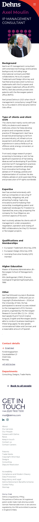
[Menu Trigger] (35, 4)
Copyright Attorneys (11, 457)
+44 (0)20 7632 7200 (13, 411)
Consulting (7, 462)
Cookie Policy (8, 485)
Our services (7, 429)
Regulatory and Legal (11, 479)
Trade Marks (7, 454)
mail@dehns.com (11, 415)
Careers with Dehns (10, 434)
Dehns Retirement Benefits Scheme (18, 482)
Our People (7, 432)
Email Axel (9, 348)
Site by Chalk (7, 494)
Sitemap (5, 487)
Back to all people (21, 386)
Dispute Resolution (10, 465)
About (5, 426)
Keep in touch (8, 439)
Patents (5, 452)
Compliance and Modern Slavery (16, 474)
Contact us (7, 442)
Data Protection (9, 477)
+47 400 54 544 (8, 364)
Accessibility (7, 472)
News (4, 437)
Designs (5, 459)
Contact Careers (9, 445)
